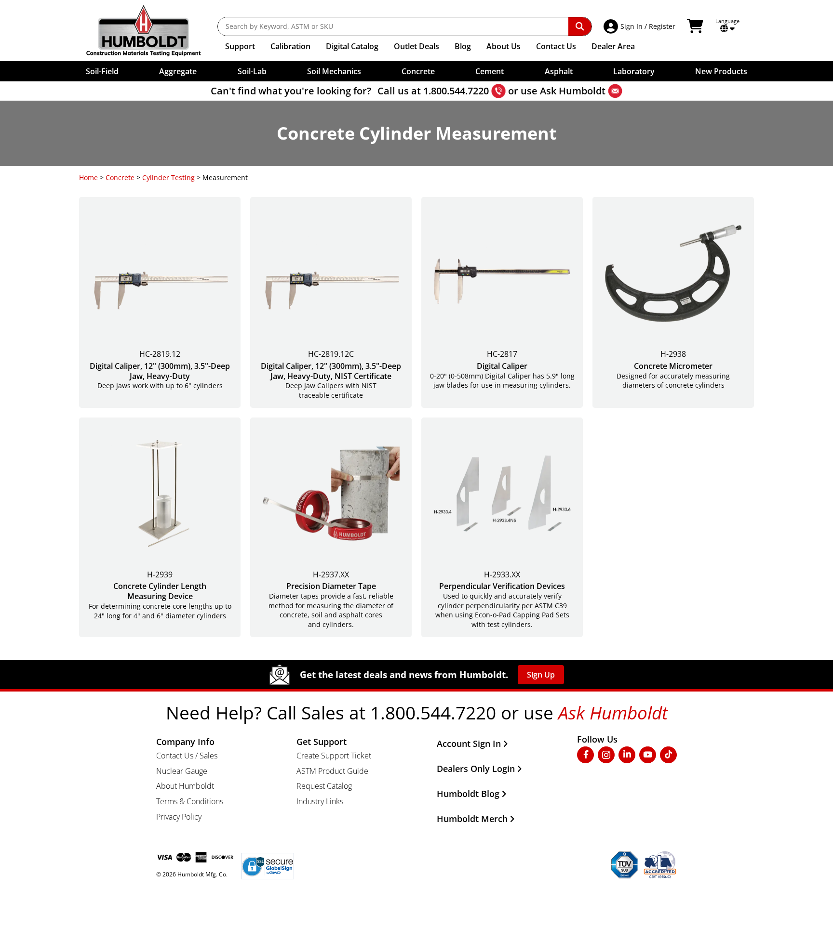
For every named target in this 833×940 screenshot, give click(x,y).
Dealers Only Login (476, 768)
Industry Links (319, 801)
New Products (721, 71)
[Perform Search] (579, 26)
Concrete (120, 177)
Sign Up (541, 674)
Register (662, 26)
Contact (556, 46)
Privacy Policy (179, 816)
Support (240, 46)
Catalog (352, 46)
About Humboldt (185, 786)
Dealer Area (613, 46)
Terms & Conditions (189, 801)
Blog (463, 46)
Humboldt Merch (472, 818)
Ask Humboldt (572, 90)
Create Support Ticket (333, 755)
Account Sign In (469, 743)
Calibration (290, 46)
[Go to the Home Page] (150, 30)
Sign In (631, 26)
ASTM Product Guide (332, 771)
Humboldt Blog (468, 793)
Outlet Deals (416, 46)
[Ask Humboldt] (615, 91)
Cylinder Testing (168, 177)
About (503, 46)
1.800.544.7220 (456, 90)
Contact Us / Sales (186, 755)
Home (88, 177)
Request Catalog (324, 786)
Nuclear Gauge (181, 771)
